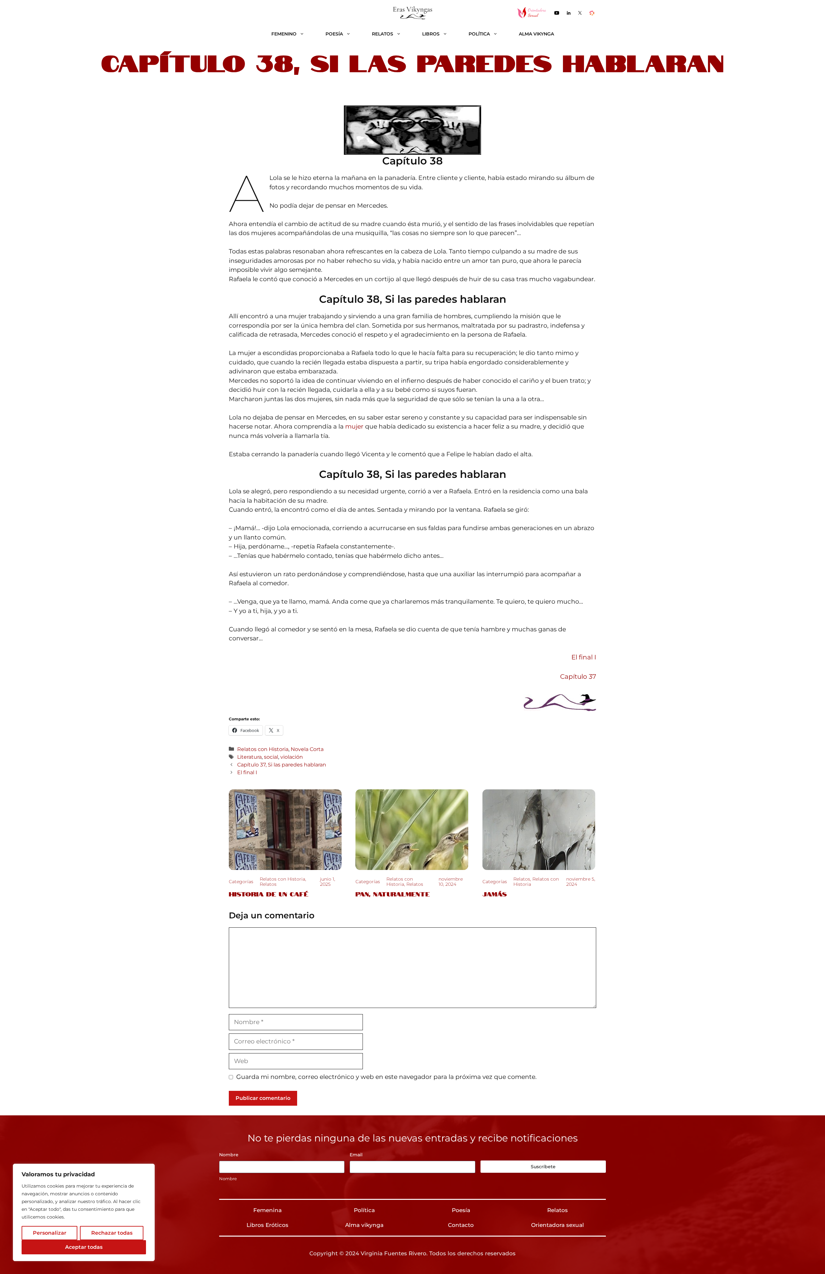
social (271, 757)
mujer (355, 426)
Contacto (461, 1225)
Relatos (382, 34)
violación (291, 757)
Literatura (249, 757)
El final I (583, 657)
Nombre (228, 1178)
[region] (84, 1212)
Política (479, 34)
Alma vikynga (536, 34)
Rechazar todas (111, 1233)
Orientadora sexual (557, 1225)
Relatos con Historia (262, 749)
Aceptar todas (83, 1247)
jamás (494, 893)
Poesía (334, 34)
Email (356, 1155)
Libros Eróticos (267, 1225)
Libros (431, 34)
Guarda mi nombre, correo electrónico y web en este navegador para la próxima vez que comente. (386, 1077)
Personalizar (49, 1233)
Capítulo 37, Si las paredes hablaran (281, 764)
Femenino (283, 34)
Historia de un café (268, 893)
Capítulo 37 (578, 676)
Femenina (267, 1210)
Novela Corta (307, 749)
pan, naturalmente (392, 893)
